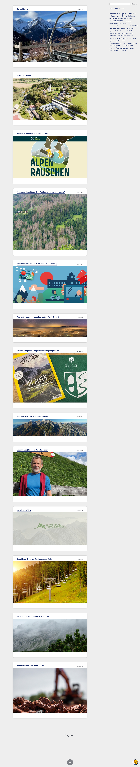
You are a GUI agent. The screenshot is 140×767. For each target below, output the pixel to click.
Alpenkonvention (24, 510)
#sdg (124, 43)
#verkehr (132, 48)
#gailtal (135, 26)
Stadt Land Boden (24, 75)
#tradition (112, 48)
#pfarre (123, 41)
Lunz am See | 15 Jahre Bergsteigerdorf (32, 450)
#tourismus (129, 45)
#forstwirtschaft (127, 26)
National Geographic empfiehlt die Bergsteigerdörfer (38, 350)
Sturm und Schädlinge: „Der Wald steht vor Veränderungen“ (41, 192)
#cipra (130, 23)
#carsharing (125, 23)
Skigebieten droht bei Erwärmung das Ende (34, 559)
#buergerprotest (115, 23)
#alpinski (112, 18)
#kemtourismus (121, 31)
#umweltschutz (122, 48)
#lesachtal (113, 36)
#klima (129, 31)
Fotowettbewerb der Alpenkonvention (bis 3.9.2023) (38, 317)
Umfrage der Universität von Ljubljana (32, 416)
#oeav (134, 38)
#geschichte (130, 28)
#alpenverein (115, 16)
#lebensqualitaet (127, 33)
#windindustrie (114, 51)
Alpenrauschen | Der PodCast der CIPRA (32, 133)
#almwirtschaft (114, 13)
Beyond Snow (22, 9)
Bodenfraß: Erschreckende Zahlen (30, 665)
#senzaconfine (132, 43)
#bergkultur (128, 18)
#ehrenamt (119, 26)
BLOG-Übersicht (120, 9)
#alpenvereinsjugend (128, 16)
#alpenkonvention (127, 13)
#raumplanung (116, 43)
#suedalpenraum (117, 45)
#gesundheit (113, 31)
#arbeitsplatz (119, 18)
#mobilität (130, 36)
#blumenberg (127, 21)
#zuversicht (124, 51)
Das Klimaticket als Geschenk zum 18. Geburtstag (37, 264)
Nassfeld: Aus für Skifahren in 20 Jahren (33, 616)
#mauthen (122, 35)
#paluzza (112, 41)
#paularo (118, 41)
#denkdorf (112, 26)
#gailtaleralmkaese (115, 28)
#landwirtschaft (115, 33)
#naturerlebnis (115, 38)
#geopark (123, 28)
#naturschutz (126, 38)
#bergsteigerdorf (116, 20)
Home (111, 9)
